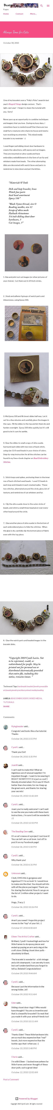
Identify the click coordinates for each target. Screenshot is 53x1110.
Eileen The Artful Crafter (22, 936)
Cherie (14, 1056)
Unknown (15, 873)
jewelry (15, 690)
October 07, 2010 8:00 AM (24, 928)
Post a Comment (11, 1079)
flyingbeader (17, 726)
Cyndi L (14, 747)
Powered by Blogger (28, 1098)
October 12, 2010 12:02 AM (24, 1072)
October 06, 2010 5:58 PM (24, 846)
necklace (22, 690)
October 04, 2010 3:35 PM (24, 756)
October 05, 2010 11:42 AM (24, 795)
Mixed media (35, 698)
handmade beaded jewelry (29, 686)
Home (6, 14)
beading (40, 690)
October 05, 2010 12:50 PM (24, 822)
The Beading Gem (19, 831)
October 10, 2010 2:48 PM (24, 1048)
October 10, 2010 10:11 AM (24, 1021)
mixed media (31, 690)
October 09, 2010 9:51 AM (24, 994)
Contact (19, 14)
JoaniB (14, 765)
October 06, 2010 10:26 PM (24, 907)
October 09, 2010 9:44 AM (24, 973)
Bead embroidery (20, 698)
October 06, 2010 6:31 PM (24, 864)
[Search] (41, 5)
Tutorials (8, 702)
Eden (13, 1002)
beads (8, 690)
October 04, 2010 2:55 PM (24, 738)
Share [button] (6, 706)
